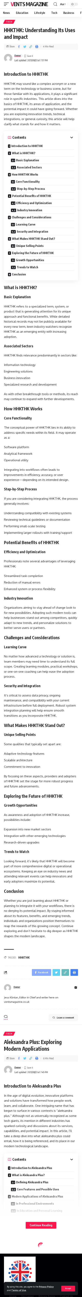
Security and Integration (32, 231)
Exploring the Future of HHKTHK (33, 253)
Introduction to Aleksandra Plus (31, 1168)
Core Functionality (28, 181)
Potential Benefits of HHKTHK (31, 196)
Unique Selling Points (30, 245)
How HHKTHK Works (25, 174)
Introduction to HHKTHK (27, 146)
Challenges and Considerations (31, 217)
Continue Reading (41, 1225)
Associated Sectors (29, 167)
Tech (9, 22)
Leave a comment (65, 1017)
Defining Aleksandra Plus (32, 1182)
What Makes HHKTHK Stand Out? (33, 238)
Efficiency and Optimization (34, 203)
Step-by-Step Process (31, 188)
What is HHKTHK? (23, 153)
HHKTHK (24, 957)
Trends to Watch (27, 267)
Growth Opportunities (30, 260)
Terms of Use (18, 1290)
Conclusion (19, 274)
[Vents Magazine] (20, 1272)
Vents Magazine (29, 4)
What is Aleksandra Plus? (28, 1175)
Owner (17, 55)
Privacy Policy (46, 1286)
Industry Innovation (29, 210)
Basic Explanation (27, 160)
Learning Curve (25, 224)
